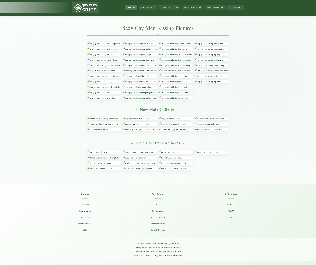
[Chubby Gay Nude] (211, 124)
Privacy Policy (85, 217)
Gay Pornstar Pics (168, 7)
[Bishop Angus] (104, 157)
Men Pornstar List (191, 7)
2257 (85, 230)
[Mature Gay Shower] (104, 124)
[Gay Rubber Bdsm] (140, 118)
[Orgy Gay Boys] (140, 124)
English (234, 8)
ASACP (231, 211)
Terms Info (85, 204)
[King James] (104, 163)
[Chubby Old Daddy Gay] (104, 118)
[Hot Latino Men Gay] (211, 118)
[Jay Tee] (104, 152)
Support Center (85, 211)
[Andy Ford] (211, 152)
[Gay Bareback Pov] (211, 129)
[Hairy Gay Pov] (176, 118)
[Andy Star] (176, 163)
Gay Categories (147, 7)
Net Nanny (231, 204)
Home (158, 204)
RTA (231, 217)
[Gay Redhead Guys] (176, 124)
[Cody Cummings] (140, 163)
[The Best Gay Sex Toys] (140, 129)
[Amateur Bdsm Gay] (176, 129)
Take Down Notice (85, 223)
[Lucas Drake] (140, 168)
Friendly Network (213, 7)
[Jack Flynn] (176, 157)
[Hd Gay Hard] (104, 129)
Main (129, 7)
